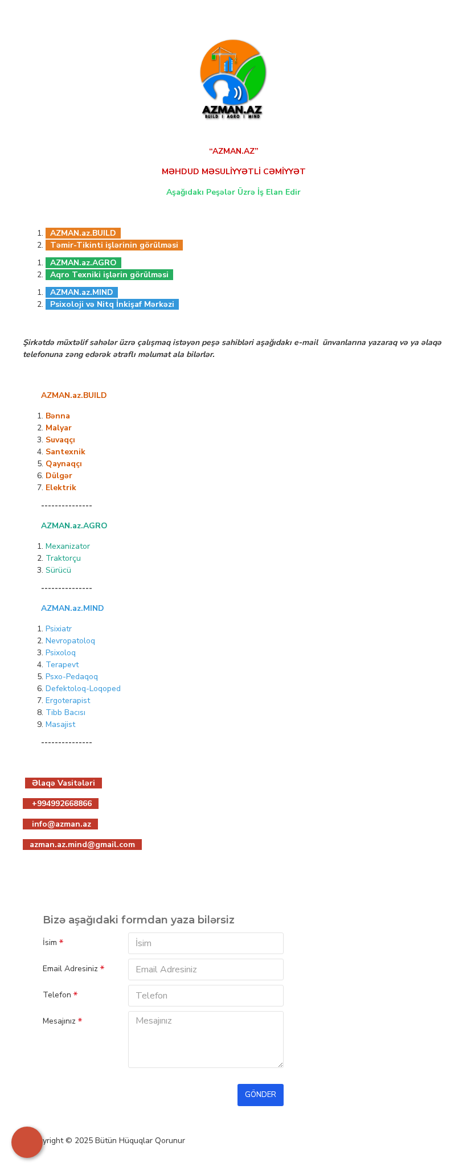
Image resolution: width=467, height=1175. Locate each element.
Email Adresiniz (70, 968)
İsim (50, 942)
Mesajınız (59, 1021)
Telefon (57, 994)
